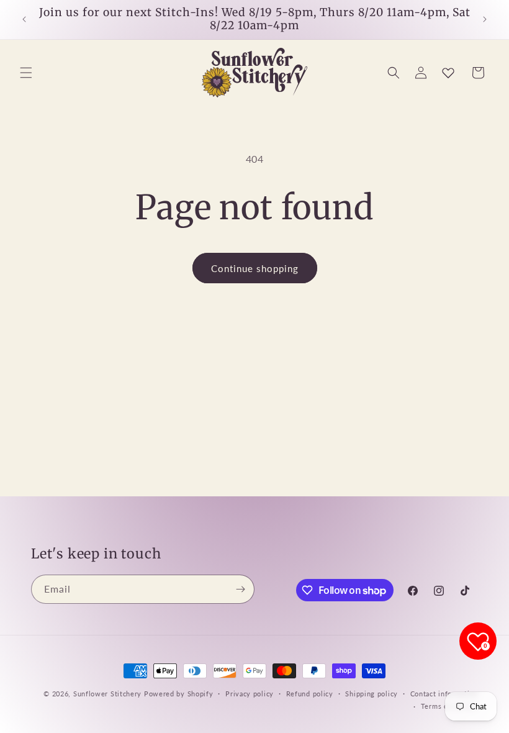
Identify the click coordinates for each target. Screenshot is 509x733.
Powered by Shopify (179, 694)
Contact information (444, 694)
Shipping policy (371, 694)
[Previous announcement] (24, 19)
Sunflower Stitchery (108, 694)
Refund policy (309, 694)
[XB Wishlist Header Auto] (448, 72)
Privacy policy (249, 694)
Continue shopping (255, 268)
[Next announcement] (484, 19)
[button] (26, 72)
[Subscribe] (240, 589)
